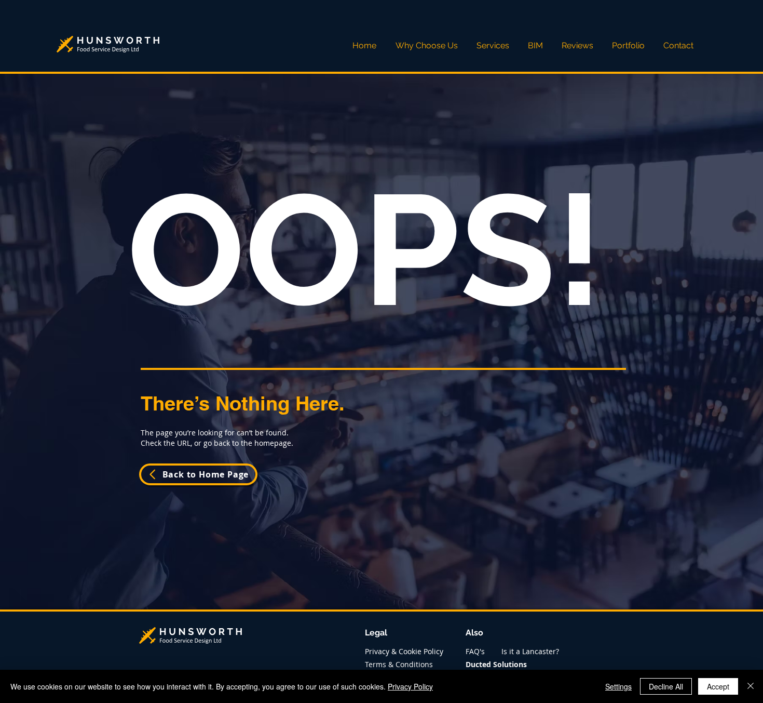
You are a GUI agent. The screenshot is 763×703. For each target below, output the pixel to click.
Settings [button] (618, 686)
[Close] (750, 686)
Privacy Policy (410, 686)
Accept (718, 686)
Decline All (666, 686)
